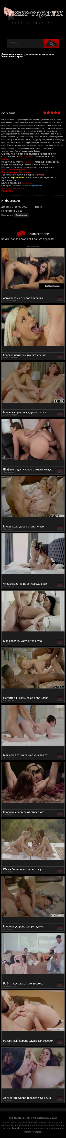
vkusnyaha (7, 190)
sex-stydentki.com (16, 1128)
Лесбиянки (21, 215)
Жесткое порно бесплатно (16, 172)
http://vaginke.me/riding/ (14, 188)
